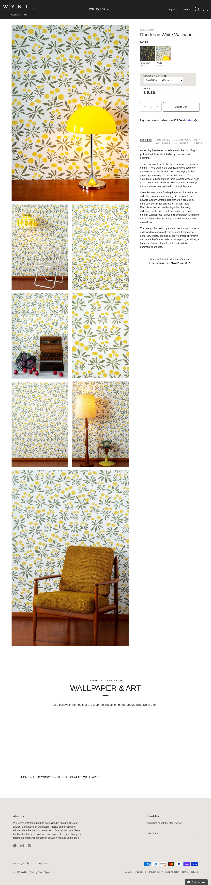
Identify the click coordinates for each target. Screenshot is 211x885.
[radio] (147, 57)
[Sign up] (196, 833)
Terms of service (190, 872)
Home (25, 777)
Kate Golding (147, 29)
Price (147, 88)
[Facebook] (14, 845)
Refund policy (140, 872)
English (171, 9)
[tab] (148, 141)
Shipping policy (172, 872)
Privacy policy (156, 872)
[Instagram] (22, 845)
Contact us (197, 882)
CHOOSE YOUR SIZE (155, 76)
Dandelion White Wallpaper (78, 777)
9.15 (151, 92)
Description (146, 139)
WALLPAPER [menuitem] (97, 9)
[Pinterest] (29, 845)
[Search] (197, 9)
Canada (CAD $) (21, 863)
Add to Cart (181, 106)
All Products (43, 777)
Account (187, 9)
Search (128, 872)
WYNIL (24, 872)
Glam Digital (44, 872)
